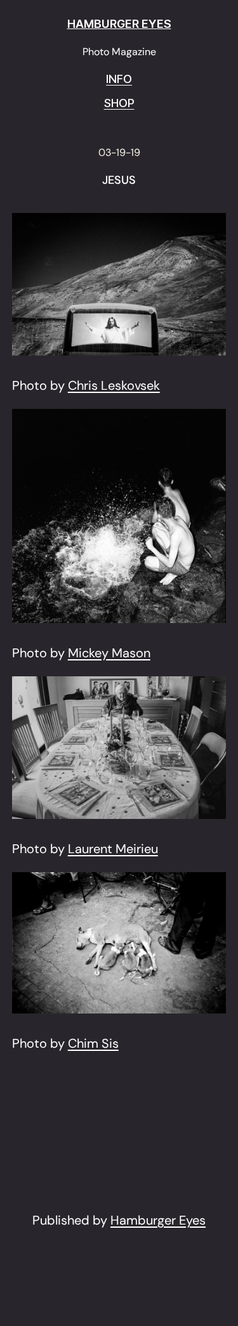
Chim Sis (93, 1043)
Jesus (119, 181)
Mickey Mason (109, 653)
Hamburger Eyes (158, 1220)
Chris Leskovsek (114, 385)
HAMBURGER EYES (119, 23)
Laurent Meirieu (113, 848)
